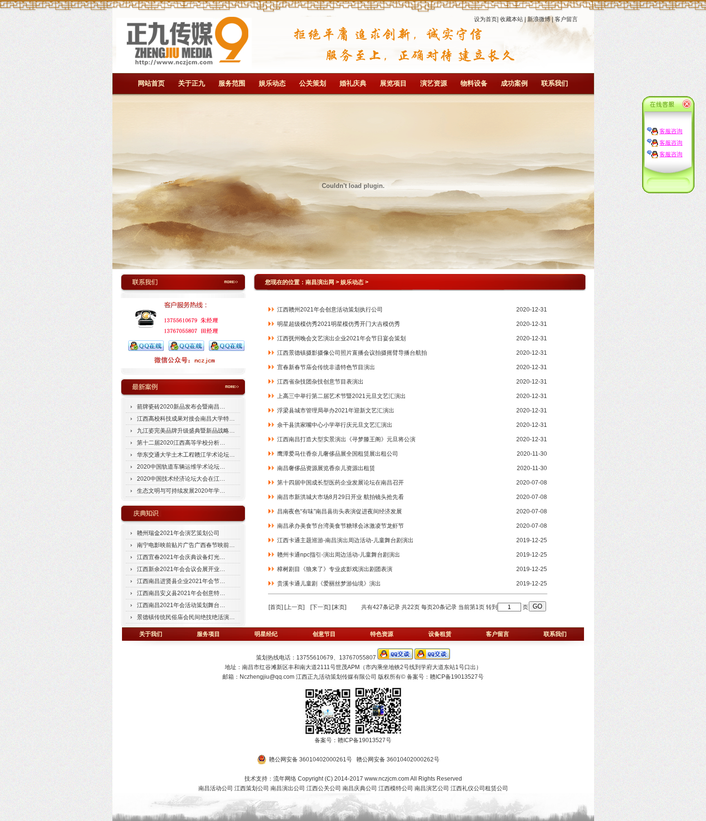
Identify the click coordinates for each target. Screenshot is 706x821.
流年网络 (284, 778)
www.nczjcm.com (387, 778)
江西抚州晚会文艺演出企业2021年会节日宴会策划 (340, 338)
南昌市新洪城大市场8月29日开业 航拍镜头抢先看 (339, 497)
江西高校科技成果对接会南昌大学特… (186, 418)
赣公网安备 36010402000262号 (397, 759)
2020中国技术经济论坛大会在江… (181, 478)
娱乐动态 (272, 83)
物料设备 (474, 83)
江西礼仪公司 (467, 788)
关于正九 (191, 83)
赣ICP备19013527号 (457, 676)
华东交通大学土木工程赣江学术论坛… (186, 454)
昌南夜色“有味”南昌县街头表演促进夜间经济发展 (338, 511)
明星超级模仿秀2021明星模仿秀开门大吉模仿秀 (337, 324)
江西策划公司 (252, 788)
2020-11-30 (532, 453)
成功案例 (514, 83)
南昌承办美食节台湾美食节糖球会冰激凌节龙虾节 (339, 525)
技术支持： (258, 778)
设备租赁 (439, 634)
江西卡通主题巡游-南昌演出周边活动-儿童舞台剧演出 (344, 540)
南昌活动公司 (215, 788)
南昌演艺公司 (431, 788)
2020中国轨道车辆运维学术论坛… (181, 466)
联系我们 (554, 83)
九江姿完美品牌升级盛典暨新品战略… (186, 430)
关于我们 (150, 634)
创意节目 (324, 634)
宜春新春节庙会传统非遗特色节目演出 (324, 367)
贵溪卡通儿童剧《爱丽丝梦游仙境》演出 (327, 583)
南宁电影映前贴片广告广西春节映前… (186, 545)
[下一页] (320, 607)
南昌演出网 (319, 282)
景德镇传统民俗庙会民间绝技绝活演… (186, 617)
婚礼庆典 (353, 83)
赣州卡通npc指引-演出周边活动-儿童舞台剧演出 (337, 554)
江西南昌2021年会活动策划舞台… (181, 605)
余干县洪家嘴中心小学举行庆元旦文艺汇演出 (333, 425)
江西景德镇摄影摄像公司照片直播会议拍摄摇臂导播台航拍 (350, 352)
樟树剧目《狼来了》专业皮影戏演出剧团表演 (333, 569)
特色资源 (381, 634)
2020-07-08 (531, 482)
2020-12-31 (531, 309)
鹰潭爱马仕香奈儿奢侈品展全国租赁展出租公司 (336, 453)
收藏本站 (511, 19)
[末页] (339, 607)
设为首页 (485, 19)
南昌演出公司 (287, 788)
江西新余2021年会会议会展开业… (181, 569)
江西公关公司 (323, 788)
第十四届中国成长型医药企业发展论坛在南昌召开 (339, 482)
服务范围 (232, 83)
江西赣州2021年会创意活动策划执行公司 (328, 309)
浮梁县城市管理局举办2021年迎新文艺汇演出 (334, 410)
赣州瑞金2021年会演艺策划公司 (178, 533)
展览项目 (393, 83)
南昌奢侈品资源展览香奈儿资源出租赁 (324, 468)
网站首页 (151, 83)
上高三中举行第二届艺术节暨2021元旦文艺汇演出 (340, 396)
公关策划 (312, 83)
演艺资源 (433, 83)
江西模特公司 (395, 788)
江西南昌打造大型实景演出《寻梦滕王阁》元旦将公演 (344, 439)
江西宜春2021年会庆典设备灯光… (181, 557)
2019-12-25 (531, 540)
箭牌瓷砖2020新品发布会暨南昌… (181, 406)
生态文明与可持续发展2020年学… (181, 490)
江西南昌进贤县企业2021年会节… (181, 581)
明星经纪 (266, 634)
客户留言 (566, 19)
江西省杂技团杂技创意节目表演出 (319, 381)
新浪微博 (538, 19)
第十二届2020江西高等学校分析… (181, 442)
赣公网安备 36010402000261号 (310, 759)
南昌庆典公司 (359, 788)
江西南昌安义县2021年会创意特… (181, 593)
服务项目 (208, 634)
